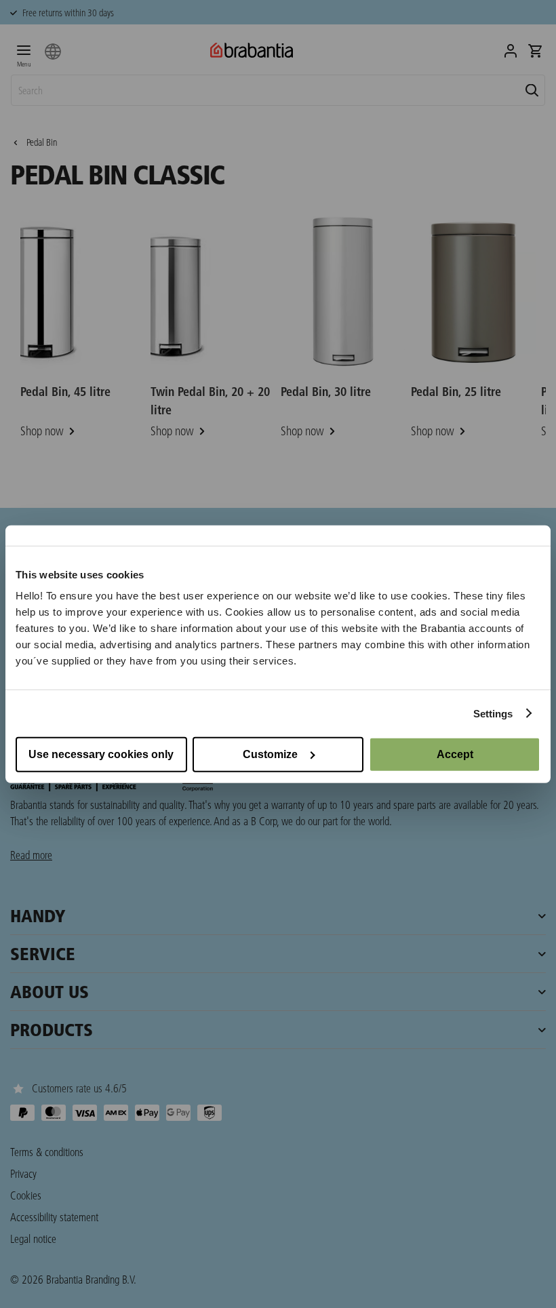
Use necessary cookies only (101, 754)
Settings (493, 713)
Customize (270, 754)
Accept (455, 754)
